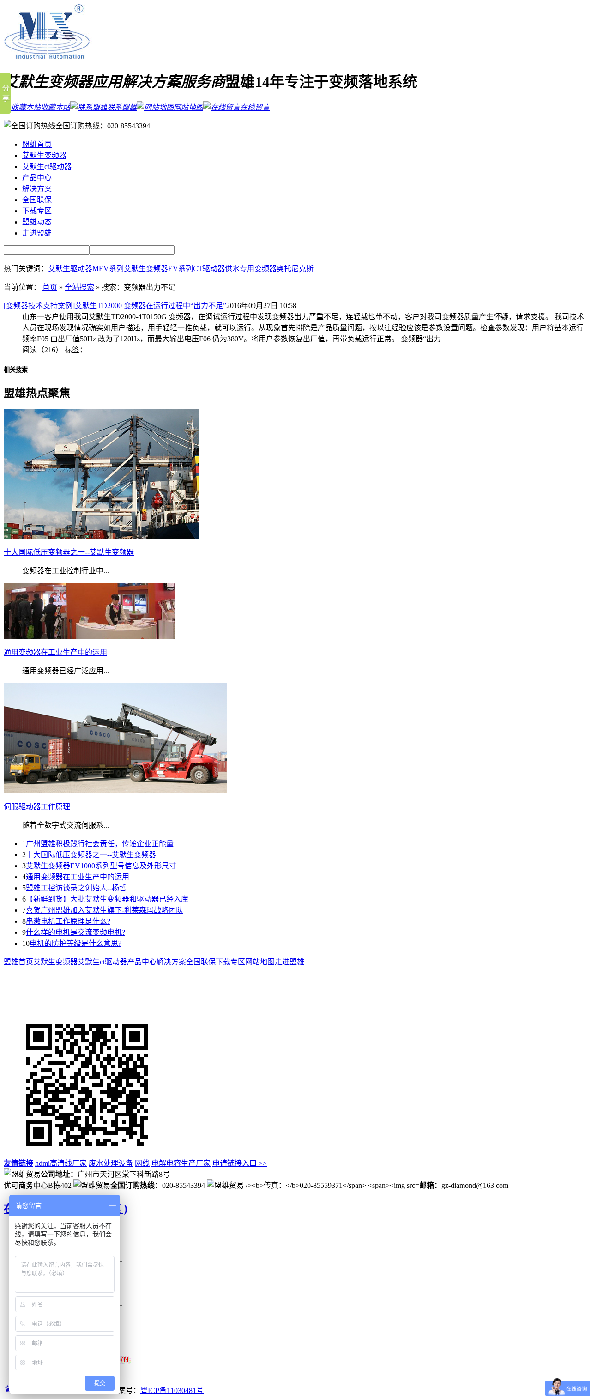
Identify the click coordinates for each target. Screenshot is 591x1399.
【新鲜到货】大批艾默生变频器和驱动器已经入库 (107, 899)
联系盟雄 (122, 107)
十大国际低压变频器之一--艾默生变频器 (91, 855)
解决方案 (37, 189)
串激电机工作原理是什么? (68, 921)
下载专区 (37, 211)
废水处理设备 (111, 1163)
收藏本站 (55, 107)
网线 (142, 1163)
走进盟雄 (37, 233)
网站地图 (188, 107)
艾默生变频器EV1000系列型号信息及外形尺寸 (101, 866)
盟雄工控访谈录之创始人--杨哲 (76, 888)
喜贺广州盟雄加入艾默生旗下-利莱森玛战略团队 (104, 910)
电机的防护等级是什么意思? (75, 943)
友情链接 (18, 1163)
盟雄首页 (37, 144)
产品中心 (37, 178)
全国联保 (37, 200)
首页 (49, 287)
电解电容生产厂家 (181, 1163)
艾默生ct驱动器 (47, 166)
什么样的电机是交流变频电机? (75, 932)
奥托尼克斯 (295, 269)
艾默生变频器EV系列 (158, 269)
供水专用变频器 (251, 269)
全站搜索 (79, 287)
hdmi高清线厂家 (61, 1163)
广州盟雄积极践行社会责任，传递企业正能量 (100, 844)
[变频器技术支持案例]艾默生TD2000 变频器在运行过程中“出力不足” (115, 305)
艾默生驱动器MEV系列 (86, 269)
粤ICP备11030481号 (172, 1390)
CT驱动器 (209, 269)
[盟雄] (48, 57)
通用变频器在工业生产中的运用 (77, 877)
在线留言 (255, 107)
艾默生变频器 (44, 155)
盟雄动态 (37, 222)
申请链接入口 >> (239, 1163)
